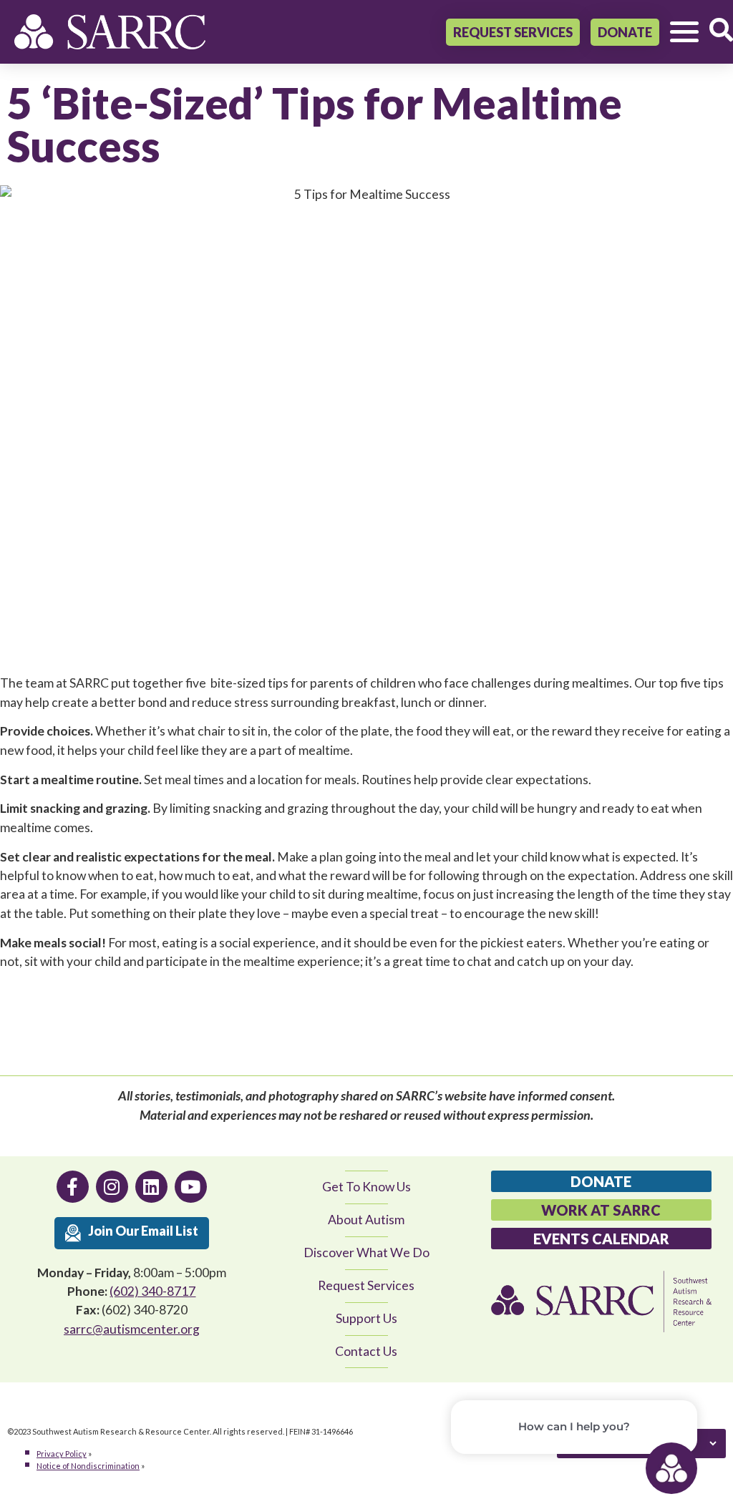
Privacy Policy (62, 1453)
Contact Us (366, 1351)
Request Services (366, 1285)
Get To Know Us (366, 1186)
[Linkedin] (151, 1187)
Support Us (366, 1318)
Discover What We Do (366, 1252)
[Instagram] (112, 1187)
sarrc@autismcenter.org (132, 1329)
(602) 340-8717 (152, 1291)
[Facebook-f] (73, 1187)
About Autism (366, 1219)
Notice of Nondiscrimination (88, 1465)
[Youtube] (191, 1187)
